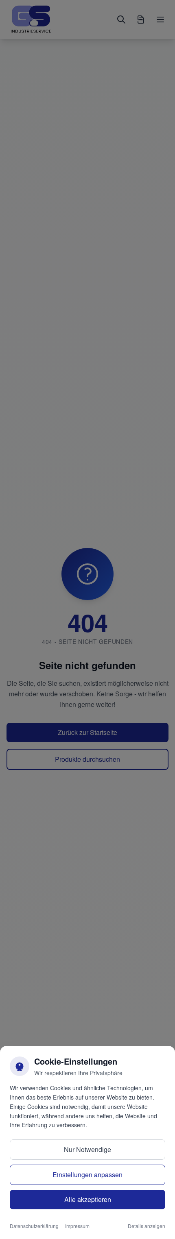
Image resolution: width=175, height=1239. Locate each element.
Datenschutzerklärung (34, 1226)
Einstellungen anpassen (87, 1174)
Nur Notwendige (87, 1149)
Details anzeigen (146, 1226)
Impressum (77, 1226)
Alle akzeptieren (87, 1199)
